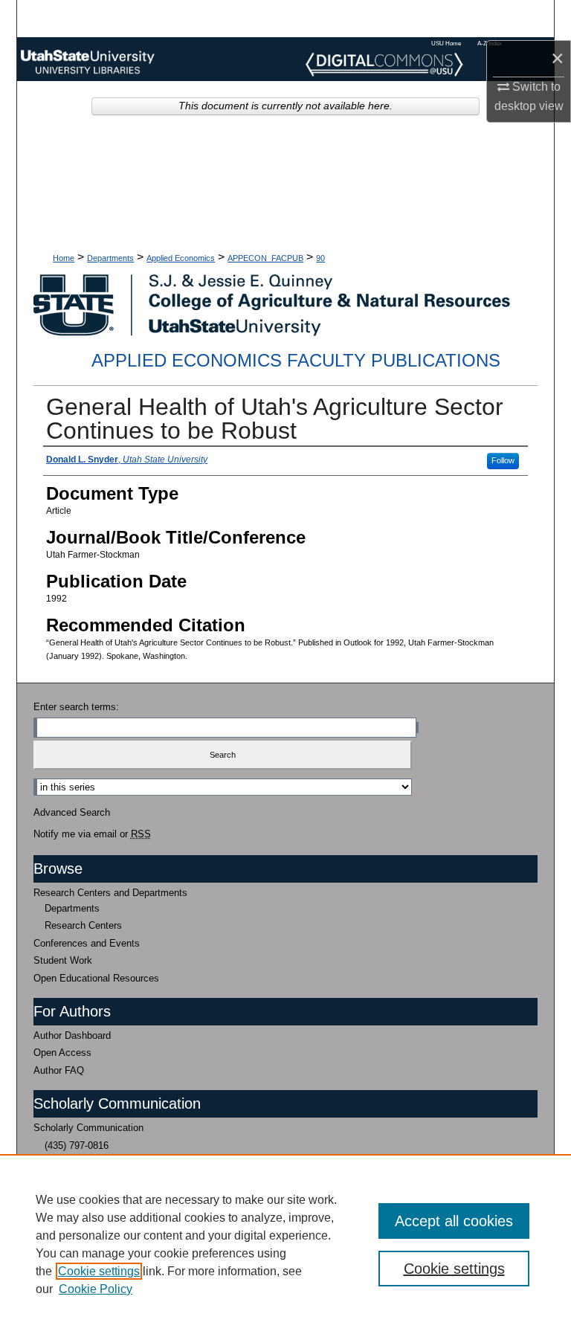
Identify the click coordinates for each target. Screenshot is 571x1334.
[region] (285, 1244)
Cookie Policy (95, 1289)
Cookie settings (99, 1271)
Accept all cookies (454, 1221)
